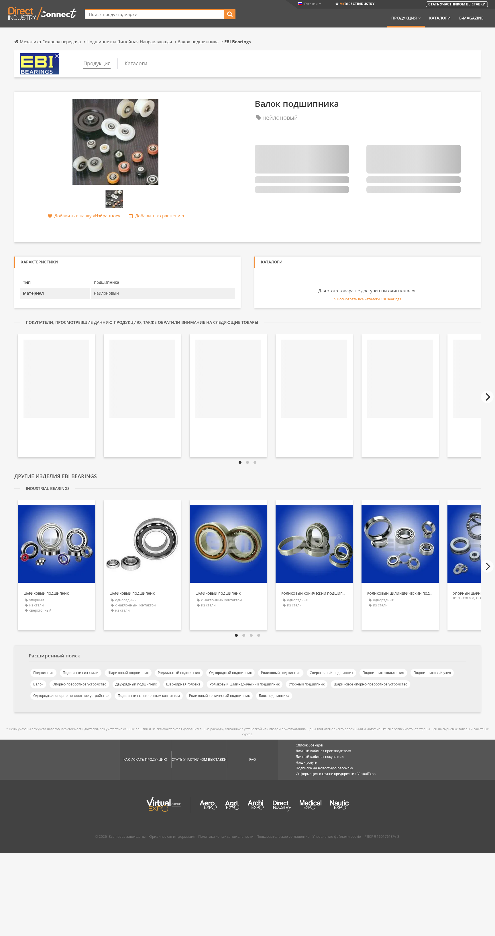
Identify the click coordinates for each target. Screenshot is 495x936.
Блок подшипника (274, 695)
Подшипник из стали (81, 672)
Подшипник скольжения (383, 672)
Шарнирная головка (183, 684)
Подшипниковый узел (432, 672)
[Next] (487, 397)
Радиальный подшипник (179, 672)
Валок (38, 684)
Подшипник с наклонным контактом (149, 695)
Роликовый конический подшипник (219, 695)
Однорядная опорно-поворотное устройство (71, 695)
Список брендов (309, 745)
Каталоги (440, 18)
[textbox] (154, 14)
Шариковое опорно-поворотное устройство (370, 684)
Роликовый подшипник (280, 672)
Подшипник (43, 672)
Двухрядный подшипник (136, 684)
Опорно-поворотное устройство (79, 684)
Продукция (404, 18)
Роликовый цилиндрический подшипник (245, 684)
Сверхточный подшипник (331, 672)
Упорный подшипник (307, 684)
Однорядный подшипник (230, 672)
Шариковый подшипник (128, 672)
